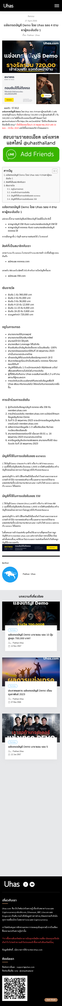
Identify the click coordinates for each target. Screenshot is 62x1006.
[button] (53, 171)
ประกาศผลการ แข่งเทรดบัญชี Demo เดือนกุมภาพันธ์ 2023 (30, 692)
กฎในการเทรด (17, 189)
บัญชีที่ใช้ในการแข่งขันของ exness (25, 195)
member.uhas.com (17, 410)
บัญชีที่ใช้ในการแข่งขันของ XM (24, 199)
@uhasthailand (26, 971)
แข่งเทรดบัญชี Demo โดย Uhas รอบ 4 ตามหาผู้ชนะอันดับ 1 (29, 177)
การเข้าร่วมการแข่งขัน (20, 192)
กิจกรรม (31, 16)
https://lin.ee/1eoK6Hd (30, 121)
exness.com (23, 261)
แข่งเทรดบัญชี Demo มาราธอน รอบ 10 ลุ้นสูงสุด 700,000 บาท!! (30, 636)
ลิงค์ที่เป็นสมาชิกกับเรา (16, 182)
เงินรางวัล (10, 185)
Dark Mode (51, 1000)
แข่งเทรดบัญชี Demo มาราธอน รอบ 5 (28, 747)
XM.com (21, 276)
